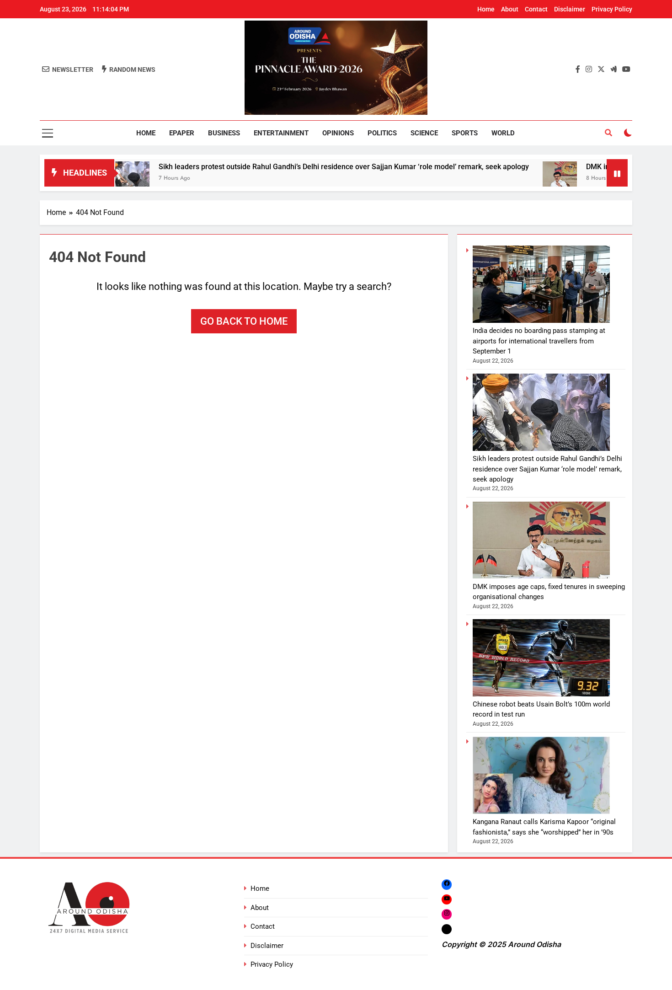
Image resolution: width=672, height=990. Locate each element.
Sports (465, 133)
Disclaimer (569, 9)
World (503, 133)
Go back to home (244, 321)
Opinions (338, 133)
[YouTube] (447, 899)
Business (224, 133)
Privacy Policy (612, 9)
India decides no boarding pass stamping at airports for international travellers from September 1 (539, 340)
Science (424, 133)
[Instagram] (447, 914)
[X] (447, 929)
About (509, 9)
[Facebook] (447, 884)
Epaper (181, 133)
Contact (536, 9)
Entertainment (281, 133)
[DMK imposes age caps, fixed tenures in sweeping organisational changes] (525, 178)
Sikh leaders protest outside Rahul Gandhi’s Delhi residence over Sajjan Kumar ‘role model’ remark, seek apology (309, 166)
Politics (382, 133)
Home (486, 9)
